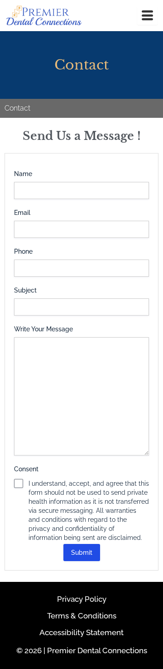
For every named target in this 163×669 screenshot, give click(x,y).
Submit (81, 552)
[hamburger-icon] (147, 15)
